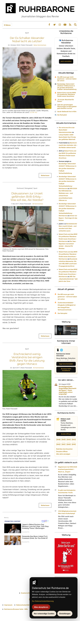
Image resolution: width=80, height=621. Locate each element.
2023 (74, 439)
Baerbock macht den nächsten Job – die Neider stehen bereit (68, 145)
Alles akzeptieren (41, 607)
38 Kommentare (37, 204)
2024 (69, 439)
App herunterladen (66, 364)
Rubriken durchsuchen (64, 449)
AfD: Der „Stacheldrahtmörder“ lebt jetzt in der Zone (68, 279)
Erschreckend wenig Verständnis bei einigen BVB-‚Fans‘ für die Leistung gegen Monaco (26, 359)
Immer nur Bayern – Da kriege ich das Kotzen (68, 218)
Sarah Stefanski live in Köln (66, 111)
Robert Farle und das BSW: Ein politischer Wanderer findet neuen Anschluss (66, 94)
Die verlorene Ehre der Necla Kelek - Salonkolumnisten (67, 130)
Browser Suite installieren (66, 369)
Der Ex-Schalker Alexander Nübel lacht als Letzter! (27, 39)
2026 (58, 439)
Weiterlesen (45, 175)
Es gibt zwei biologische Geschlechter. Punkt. (66, 491)
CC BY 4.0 (33, 112)
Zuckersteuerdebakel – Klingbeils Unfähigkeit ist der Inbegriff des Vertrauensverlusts (67, 306)
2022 (58, 444)
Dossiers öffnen (62, 451)
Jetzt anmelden (66, 61)
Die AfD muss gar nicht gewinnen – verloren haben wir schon (67, 78)
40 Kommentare (38, 368)
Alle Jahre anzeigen (63, 454)
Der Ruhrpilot (62, 115)
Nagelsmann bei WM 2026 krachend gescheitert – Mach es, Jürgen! (67, 469)
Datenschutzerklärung (24, 605)
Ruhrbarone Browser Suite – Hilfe (16, 609)
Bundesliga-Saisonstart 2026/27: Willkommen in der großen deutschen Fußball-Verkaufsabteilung (66, 86)
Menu (8, 25)
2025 (63, 439)
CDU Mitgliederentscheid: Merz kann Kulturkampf (67, 512)
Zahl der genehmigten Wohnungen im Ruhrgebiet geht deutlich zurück (66, 106)
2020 (69, 444)
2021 (63, 444)
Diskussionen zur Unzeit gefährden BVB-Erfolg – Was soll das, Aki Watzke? (27, 197)
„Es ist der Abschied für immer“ (65, 100)
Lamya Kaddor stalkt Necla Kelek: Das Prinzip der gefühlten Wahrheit (67, 137)
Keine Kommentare (40, 45)
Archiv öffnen (66, 434)
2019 (74, 444)
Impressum (8, 605)
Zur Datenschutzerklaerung (43, 601)
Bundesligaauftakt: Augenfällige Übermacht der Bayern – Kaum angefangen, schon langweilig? (67, 390)
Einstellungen (64, 614)
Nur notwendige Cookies (44, 614)
